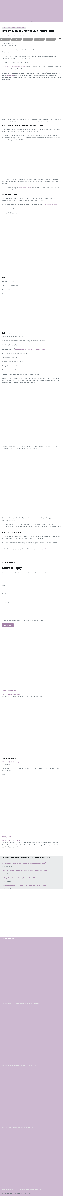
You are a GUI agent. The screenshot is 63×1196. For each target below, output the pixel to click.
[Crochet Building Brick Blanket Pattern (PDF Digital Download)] (31, 972)
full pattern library (43, 549)
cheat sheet (10, 75)
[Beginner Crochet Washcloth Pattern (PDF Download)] (31, 1096)
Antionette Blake (9, 690)
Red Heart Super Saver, (50, 204)
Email (4, 585)
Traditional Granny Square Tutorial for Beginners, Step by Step (24, 885)
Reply (18, 694)
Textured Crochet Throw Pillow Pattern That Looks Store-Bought (24, 871)
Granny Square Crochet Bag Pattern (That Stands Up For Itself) (24, 863)
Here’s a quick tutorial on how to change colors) (30, 349)
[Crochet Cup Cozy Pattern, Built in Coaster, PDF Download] (31, 1034)
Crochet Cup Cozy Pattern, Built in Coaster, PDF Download (19, 1065)
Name (4, 577)
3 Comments (29, 35)
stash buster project (25, 188)
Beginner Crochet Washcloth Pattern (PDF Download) (18, 1127)
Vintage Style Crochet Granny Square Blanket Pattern (21, 878)
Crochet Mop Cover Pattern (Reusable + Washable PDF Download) (22, 1189)
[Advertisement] (31, 262)
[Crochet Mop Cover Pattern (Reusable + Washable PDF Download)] (31, 1158)
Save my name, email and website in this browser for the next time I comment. (24, 620)
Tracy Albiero (7, 837)
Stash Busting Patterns (18, 27)
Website (4, 594)
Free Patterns (6, 27)
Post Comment (8, 625)
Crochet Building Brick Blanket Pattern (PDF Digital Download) (20, 1003)
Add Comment (6, 602)
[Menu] (32, 21)
